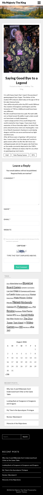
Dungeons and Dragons (28, 291)
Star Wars (10, 319)
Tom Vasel (18, 322)
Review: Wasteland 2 (14, 417)
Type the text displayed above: (21, 255)
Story (21, 319)
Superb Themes (21, 492)
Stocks (16, 319)
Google (23, 294)
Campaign (24, 287)
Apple (20, 283)
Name (7, 209)
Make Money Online (23, 298)
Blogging (28, 283)
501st (8, 283)
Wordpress (26, 327)
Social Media (27, 314)
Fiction (18, 294)
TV (25, 323)
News (16, 302)
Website (7, 230)
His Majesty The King (14, 2)
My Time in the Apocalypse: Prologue (20, 410)
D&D (7, 155)
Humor (33, 294)
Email (7, 219)
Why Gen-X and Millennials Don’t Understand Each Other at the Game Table (20, 391)
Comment (9, 178)
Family (12, 294)
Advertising (14, 283)
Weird (17, 327)
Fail (8, 294)
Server (19, 315)
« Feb (7, 374)
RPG (33, 155)
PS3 (34, 307)
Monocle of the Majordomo (17, 423)
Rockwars (18, 311)
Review (11, 310)
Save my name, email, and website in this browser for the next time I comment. (22, 240)
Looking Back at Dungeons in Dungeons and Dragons (20, 465)
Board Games (14, 287)
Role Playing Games (20, 155)
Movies (9, 303)
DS (19, 291)
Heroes (27, 294)
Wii (21, 326)
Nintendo (26, 302)
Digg (15, 291)
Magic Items (10, 298)
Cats (8, 291)
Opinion (10, 307)
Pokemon (22, 306)
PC (15, 307)
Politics (30, 307)
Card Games (30, 287)
